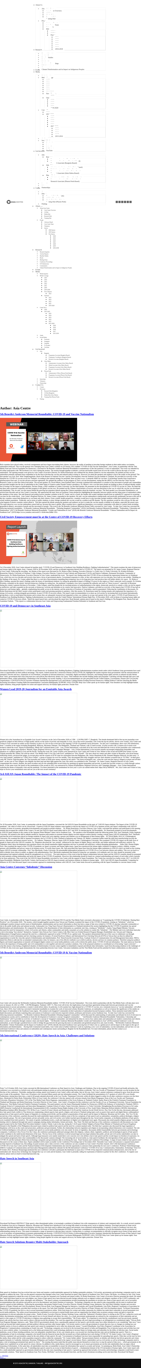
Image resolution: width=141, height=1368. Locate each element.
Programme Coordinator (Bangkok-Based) (60, 357)
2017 (54, 331)
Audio (41, 335)
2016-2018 (56, 248)
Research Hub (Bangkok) (51, 391)
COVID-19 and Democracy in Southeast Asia (25, 605)
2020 (54, 244)
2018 (54, 329)
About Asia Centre (45, 208)
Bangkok (46, 353)
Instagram (46, 341)
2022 (54, 240)
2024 (54, 236)
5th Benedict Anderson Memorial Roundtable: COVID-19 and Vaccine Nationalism (47, 414)
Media (37, 272)
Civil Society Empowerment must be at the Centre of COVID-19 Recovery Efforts (46, 516)
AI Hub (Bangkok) (49, 393)
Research (38, 250)
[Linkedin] (125, 202)
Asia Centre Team (49, 224)
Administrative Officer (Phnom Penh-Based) (60, 373)
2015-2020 (51, 323)
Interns (46, 228)
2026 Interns (52, 230)
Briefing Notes (44, 260)
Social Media (43, 337)
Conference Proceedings (46, 262)
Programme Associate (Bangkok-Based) (59, 355)
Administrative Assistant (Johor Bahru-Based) (61, 363)
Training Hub (47, 218)
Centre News (43, 307)
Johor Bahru (47, 361)
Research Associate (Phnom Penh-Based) (59, 377)
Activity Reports (44, 254)
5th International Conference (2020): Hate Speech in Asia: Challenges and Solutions (47, 1035)
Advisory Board (48, 222)
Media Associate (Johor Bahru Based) (59, 365)
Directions (42, 389)
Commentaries (43, 266)
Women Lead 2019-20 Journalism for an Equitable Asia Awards (36, 689)
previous (4, 1356)
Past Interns (52, 234)
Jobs (41, 351)
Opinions (46, 295)
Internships (43, 379)
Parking (42, 399)
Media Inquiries (44, 274)
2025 (45, 278)
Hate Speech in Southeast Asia (17, 1158)
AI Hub (46, 212)
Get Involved (40, 349)
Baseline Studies (44, 256)
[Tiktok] (130, 202)
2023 (54, 238)
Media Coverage (44, 276)
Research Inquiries (45, 252)
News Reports (48, 291)
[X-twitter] (117, 202)
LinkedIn (46, 343)
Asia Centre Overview (50, 210)
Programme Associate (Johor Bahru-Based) (60, 367)
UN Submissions (44, 264)
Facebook (46, 339)
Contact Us (39, 385)
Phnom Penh (47, 371)
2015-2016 (56, 333)
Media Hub (47, 214)
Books (41, 258)
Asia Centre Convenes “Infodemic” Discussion (26, 866)
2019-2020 (51, 305)
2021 (54, 242)
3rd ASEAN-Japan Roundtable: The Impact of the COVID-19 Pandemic (40, 774)
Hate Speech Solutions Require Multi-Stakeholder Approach (34, 1241)
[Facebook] (119, 202)
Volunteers (47, 226)
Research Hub (48, 216)
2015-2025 (47, 311)
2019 (54, 246)
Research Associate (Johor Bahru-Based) (59, 369)
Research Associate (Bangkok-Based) (58, 359)
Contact (42, 387)
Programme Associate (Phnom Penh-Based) (60, 375)
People (41, 220)
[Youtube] (128, 202)
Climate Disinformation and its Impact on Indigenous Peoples (56, 268)
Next (3, 1358)
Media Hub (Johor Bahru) (51, 395)
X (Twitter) (47, 345)
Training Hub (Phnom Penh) (51, 397)
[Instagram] (122, 202)
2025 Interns (52, 232)
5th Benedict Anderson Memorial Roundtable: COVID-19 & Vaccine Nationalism (46, 952)
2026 (45, 309)
